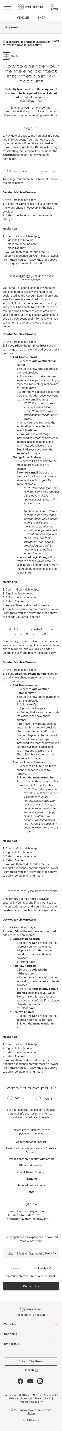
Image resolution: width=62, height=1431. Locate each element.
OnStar (31, 1192)
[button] (39, 236)
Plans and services (31, 1165)
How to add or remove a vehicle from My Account (31, 1150)
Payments (31, 1179)
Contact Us (31, 1286)
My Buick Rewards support (31, 1172)
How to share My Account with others (31, 1159)
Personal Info (44, 135)
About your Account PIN (31, 1142)
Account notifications (31, 1185)
